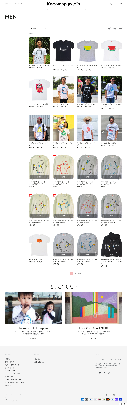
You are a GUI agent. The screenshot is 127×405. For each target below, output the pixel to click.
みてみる (33, 338)
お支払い (8, 359)
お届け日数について (12, 365)
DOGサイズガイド (11, 371)
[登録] (121, 359)
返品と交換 (9, 377)
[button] (111, 4)
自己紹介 (37, 359)
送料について (9, 362)
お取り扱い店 (39, 362)
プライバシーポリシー (13, 380)
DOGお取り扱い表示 (12, 374)
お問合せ (8, 385)
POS (6, 397)
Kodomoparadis (14, 395)
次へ (79, 273)
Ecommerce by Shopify (11, 401)
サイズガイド (9, 368)
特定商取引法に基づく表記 (14, 383)
